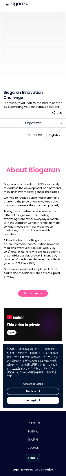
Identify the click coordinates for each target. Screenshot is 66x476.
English (53, 135)
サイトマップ (33, 423)
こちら (16, 368)
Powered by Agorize (39, 469)
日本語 (32, 458)
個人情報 (33, 439)
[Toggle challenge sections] (33, 123)
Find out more (33, 293)
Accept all (33, 400)
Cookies (33, 448)
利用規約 (33, 431)
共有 (57, 113)
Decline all (33, 391)
